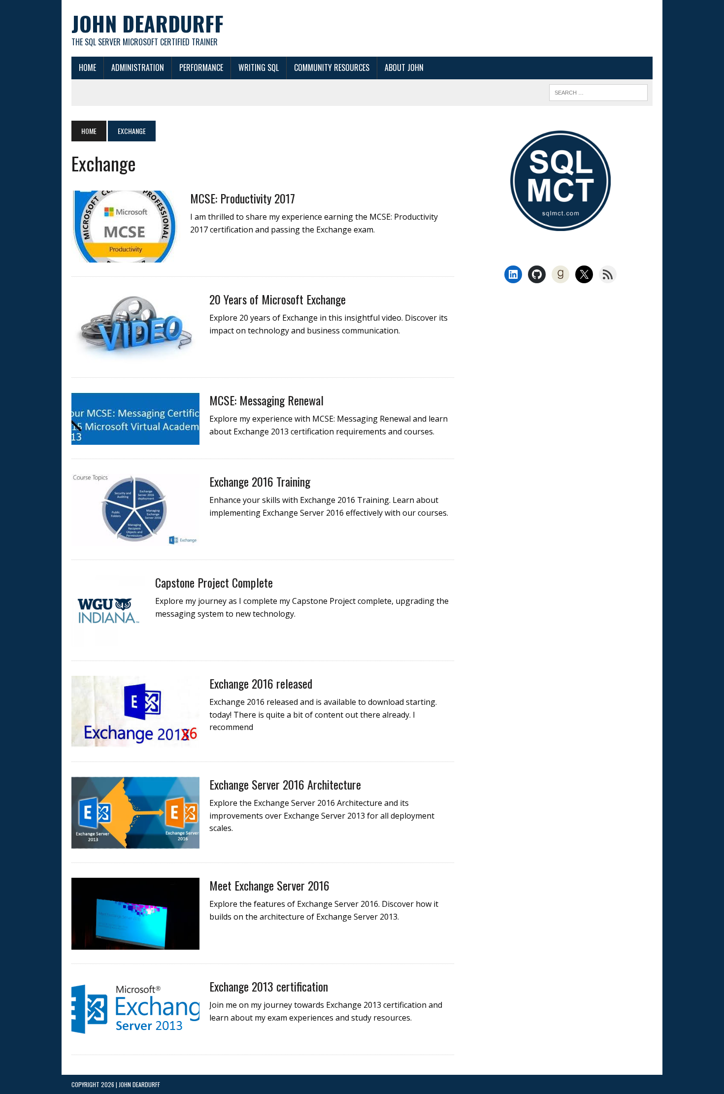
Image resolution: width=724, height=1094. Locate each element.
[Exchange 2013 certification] (135, 1033)
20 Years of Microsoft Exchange (277, 299)
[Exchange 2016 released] (135, 740)
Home (87, 67)
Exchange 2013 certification (268, 986)
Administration (137, 67)
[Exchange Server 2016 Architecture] (135, 841)
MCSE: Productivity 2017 (242, 198)
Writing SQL (258, 67)
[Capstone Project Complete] (108, 639)
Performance (201, 67)
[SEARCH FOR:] (598, 91)
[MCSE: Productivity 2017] (125, 255)
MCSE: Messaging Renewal (266, 400)
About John (404, 67)
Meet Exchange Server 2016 (269, 885)
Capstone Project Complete (214, 582)
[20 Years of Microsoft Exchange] (135, 356)
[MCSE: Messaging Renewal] (135, 437)
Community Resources (331, 67)
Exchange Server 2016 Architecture (285, 784)
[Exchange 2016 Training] (135, 538)
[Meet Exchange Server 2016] (135, 942)
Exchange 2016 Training (259, 481)
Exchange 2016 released (260, 683)
